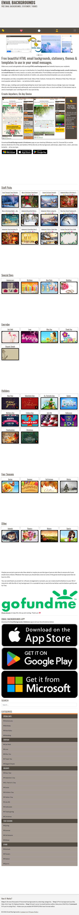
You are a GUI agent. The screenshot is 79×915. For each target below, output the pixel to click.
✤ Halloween (7, 807)
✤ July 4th (6, 802)
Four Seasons (7, 474)
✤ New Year (7, 773)
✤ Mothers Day (8, 792)
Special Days (7, 275)
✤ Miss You (7, 754)
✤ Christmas (7, 816)
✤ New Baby (7, 730)
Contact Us (24, 912)
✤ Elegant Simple (9, 764)
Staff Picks (6, 187)
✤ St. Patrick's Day (9, 782)
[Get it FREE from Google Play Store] (40, 151)
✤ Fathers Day (8, 797)
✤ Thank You (7, 759)
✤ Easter (6, 787)
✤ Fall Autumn (8, 835)
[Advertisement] (53, 13)
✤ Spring (6, 825)
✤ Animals (6, 849)
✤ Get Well (7, 744)
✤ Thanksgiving (8, 812)
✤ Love (5, 749)
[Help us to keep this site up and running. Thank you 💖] (39, 600)
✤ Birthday (7, 726)
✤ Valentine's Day (9, 778)
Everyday (5, 324)
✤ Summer (6, 830)
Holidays (5, 391)
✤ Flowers (6, 854)
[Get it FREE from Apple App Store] (24, 151)
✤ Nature (6, 859)
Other (4, 523)
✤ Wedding (7, 735)
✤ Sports (6, 863)
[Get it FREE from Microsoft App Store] (9, 151)
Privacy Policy (33, 912)
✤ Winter (6, 840)
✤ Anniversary (8, 721)
